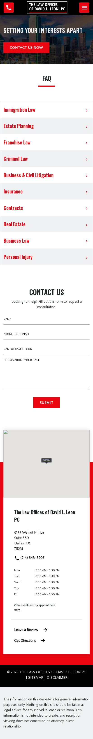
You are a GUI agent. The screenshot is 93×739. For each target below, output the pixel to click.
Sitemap (35, 678)
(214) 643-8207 (32, 558)
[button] (47, 461)
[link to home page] (47, 7)
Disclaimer (57, 678)
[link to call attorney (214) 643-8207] (9, 7)
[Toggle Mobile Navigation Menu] (84, 7)
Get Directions (25, 641)
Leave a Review (26, 630)
